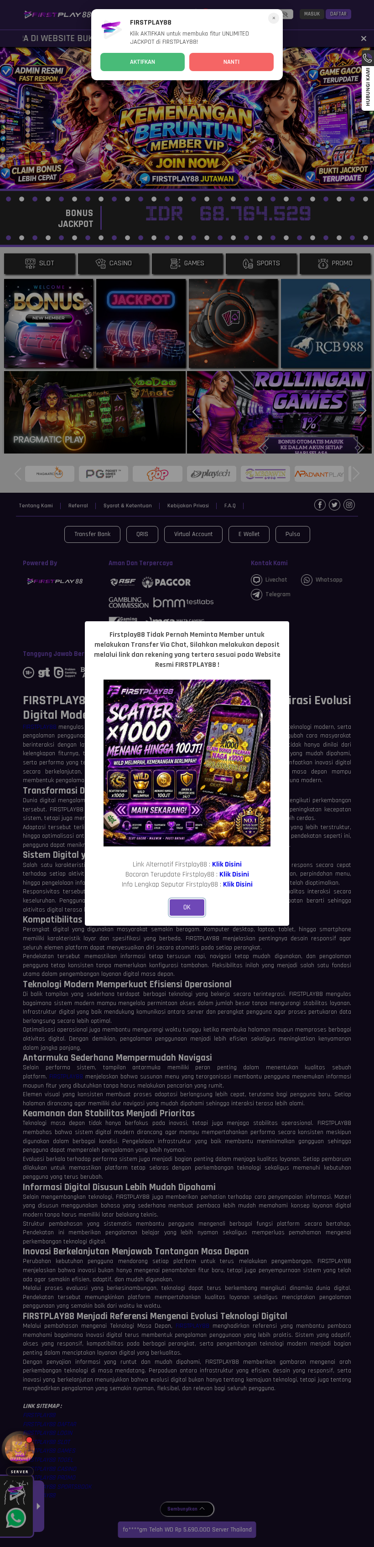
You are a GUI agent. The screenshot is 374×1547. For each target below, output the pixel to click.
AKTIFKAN (142, 62)
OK (187, 907)
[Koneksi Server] (20, 1449)
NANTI (231, 62)
